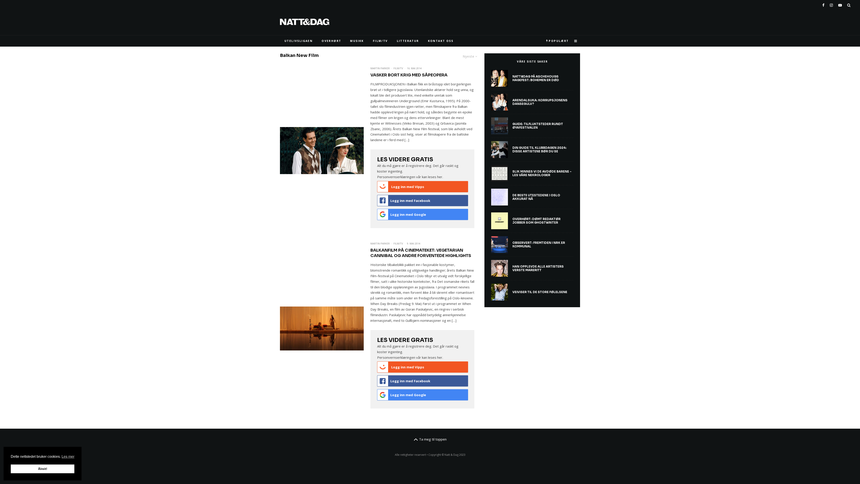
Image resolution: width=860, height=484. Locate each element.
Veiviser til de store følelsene (539, 292)
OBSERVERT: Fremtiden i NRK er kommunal (538, 244)
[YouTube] (840, 4)
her (439, 177)
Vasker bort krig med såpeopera (408, 75)
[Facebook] (823, 4)
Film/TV (398, 68)
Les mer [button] (68, 456)
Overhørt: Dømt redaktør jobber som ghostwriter (536, 220)
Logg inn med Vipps (407, 186)
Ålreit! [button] (42, 469)
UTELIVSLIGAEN (298, 41)
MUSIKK (357, 41)
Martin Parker (380, 68)
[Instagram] (831, 4)
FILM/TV (380, 41)
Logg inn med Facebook (410, 200)
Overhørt (331, 41)
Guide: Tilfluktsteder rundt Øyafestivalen (537, 125)
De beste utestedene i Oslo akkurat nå (536, 197)
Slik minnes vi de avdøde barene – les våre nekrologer (542, 173)
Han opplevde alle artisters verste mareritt (538, 268)
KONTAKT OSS (440, 41)
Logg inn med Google (408, 214)
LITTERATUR (408, 41)
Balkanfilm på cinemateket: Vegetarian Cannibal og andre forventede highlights (420, 253)
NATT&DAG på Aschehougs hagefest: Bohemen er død (535, 78)
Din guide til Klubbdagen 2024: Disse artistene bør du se (539, 149)
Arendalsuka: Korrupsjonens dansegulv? (540, 102)
